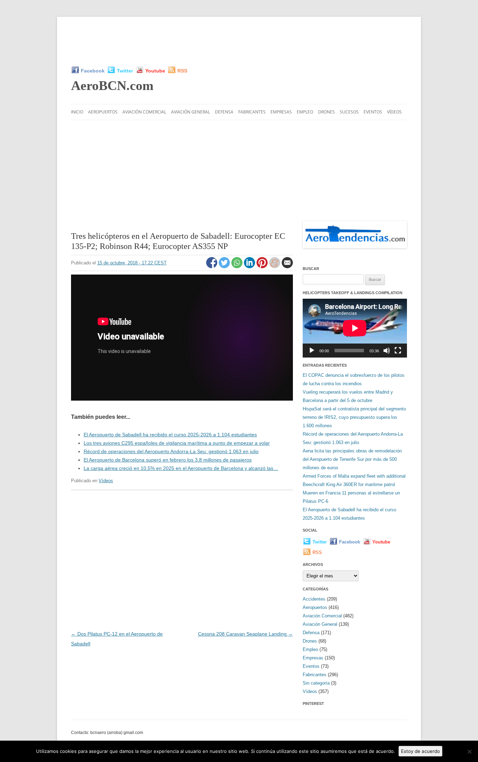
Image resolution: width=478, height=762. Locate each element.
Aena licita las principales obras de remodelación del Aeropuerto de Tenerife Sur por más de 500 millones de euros (352, 459)
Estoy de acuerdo (420, 751)
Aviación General (190, 112)
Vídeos (394, 112)
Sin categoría (316, 683)
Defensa (224, 112)
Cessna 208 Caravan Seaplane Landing (245, 634)
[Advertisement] (239, 41)
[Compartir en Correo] (287, 266)
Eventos (373, 112)
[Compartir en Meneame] (275, 266)
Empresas (281, 112)
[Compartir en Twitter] (225, 266)
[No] (469, 751)
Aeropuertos (103, 112)
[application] (355, 328)
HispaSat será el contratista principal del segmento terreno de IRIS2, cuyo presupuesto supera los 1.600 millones (354, 417)
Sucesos (349, 112)
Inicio (77, 112)
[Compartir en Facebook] (212, 266)
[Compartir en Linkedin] (250, 266)
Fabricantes (252, 112)
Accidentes (314, 599)
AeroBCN (112, 85)
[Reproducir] (311, 350)
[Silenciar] (386, 350)
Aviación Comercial (144, 112)
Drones (326, 112)
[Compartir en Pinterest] (262, 266)
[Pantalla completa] (397, 350)
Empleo (305, 112)
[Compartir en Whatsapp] (237, 266)
